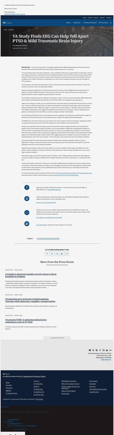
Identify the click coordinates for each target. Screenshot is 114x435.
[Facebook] (47, 253)
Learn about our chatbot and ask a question (49, 218)
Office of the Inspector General (70, 384)
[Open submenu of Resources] (81, 23)
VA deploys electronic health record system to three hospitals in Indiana (31, 275)
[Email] (66, 253)
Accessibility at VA (39, 392)
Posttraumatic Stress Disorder (67, 173)
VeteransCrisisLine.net (20, 429)
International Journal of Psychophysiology (66, 175)
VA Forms (36, 381)
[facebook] (100, 350)
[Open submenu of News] (70, 23)
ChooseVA (9, 385)
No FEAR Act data (39, 395)
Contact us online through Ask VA (46, 203)
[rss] (97, 350)
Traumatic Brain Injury (85, 173)
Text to (8, 422)
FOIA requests (93, 381)
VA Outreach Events (11, 393)
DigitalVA (8, 391)
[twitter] (93, 350)
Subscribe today (41, 225)
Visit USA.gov (39, 399)
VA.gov (8, 382)
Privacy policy (65, 394)
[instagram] (103, 350)
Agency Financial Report (68, 391)
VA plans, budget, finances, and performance (70, 387)
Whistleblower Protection (68, 381)
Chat (14, 424)
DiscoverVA (9, 388)
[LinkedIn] (61, 253)
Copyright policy (94, 392)
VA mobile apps (38, 389)
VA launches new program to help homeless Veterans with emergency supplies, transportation (30, 300)
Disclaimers (92, 384)
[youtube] (90, 350)
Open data (92, 387)
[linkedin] (107, 350)
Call (13, 419)
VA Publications (38, 384)
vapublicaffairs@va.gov (54, 190)
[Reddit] (57, 253)
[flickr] (110, 350)
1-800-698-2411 (106, 359)
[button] (14, 14)
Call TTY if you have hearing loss (21, 426)
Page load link (5, 407)
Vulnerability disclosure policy (98, 389)
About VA (36, 387)
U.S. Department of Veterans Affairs (33, 376)
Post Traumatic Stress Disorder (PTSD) (48, 239)
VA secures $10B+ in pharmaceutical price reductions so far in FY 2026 (26, 320)
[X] (52, 253)
